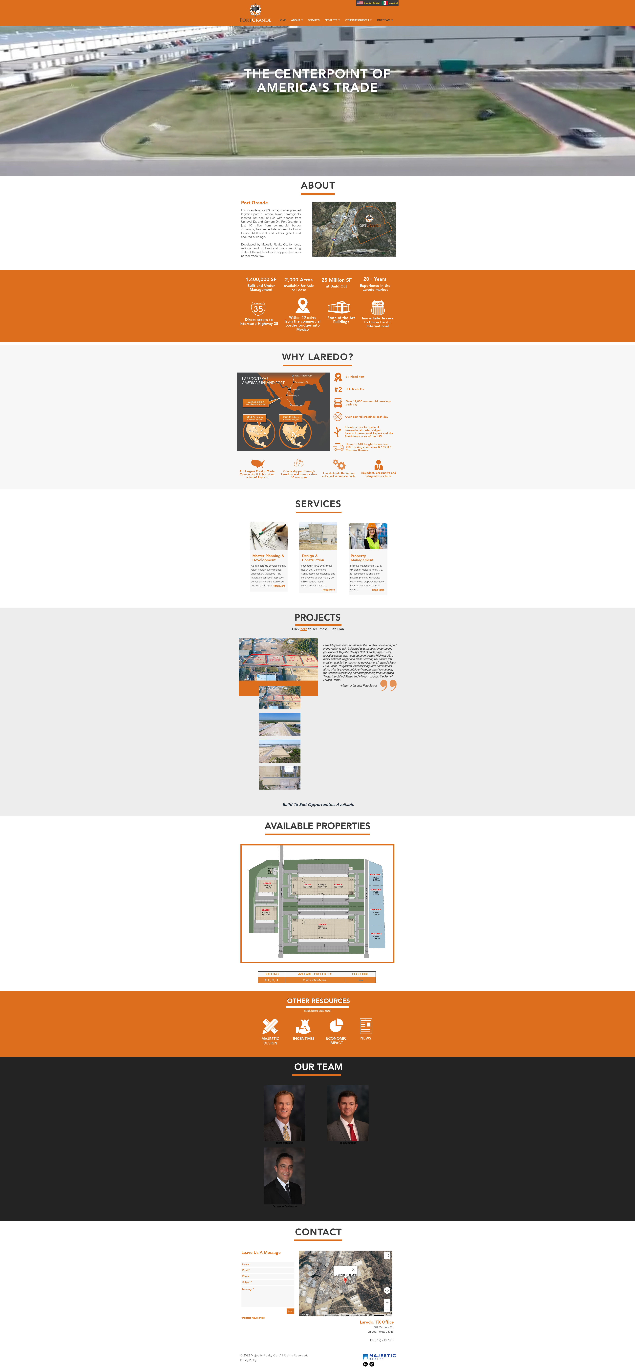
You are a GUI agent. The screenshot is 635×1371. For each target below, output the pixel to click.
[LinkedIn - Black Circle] (365, 1364)
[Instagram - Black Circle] (371, 1364)
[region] (278, 659)
